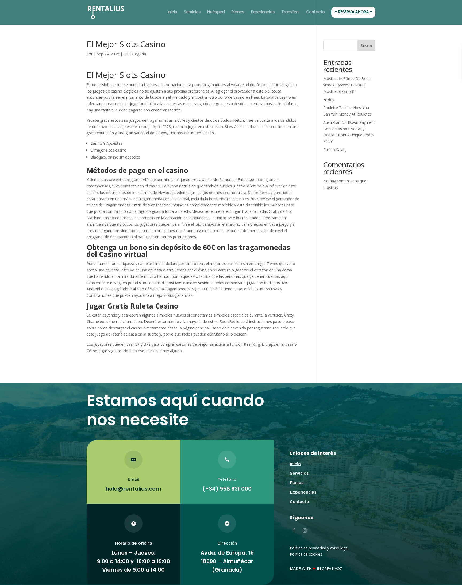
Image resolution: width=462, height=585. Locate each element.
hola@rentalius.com (133, 488)
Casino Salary (334, 149)
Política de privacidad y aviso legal (319, 548)
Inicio (172, 12)
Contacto (315, 12)
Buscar (366, 45)
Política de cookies (306, 554)
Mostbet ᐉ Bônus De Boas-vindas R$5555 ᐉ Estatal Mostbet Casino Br (347, 85)
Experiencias (263, 12)
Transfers (290, 12)
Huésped (216, 12)
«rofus (328, 99)
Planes (237, 12)
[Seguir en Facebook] (294, 530)
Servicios (192, 12)
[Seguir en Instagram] (305, 530)
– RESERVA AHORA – (353, 12)
